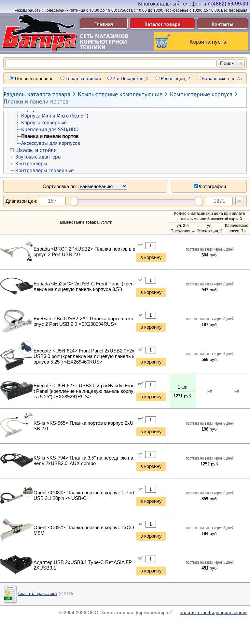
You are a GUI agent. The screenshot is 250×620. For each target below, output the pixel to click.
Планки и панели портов (36, 101)
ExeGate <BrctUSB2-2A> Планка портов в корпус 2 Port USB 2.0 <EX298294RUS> (83, 321)
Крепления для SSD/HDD (49, 129)
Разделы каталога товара (37, 94)
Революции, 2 (175, 78)
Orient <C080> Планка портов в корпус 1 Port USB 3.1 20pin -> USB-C (84, 495)
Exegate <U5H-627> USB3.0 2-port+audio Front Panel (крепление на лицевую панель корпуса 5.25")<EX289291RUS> (84, 391)
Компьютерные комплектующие (120, 94)
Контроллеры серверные (44, 170)
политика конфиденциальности (213, 612)
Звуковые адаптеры (38, 157)
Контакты (222, 24)
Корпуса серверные (44, 123)
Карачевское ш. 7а (222, 78)
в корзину (151, 257)
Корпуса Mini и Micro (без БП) (54, 116)
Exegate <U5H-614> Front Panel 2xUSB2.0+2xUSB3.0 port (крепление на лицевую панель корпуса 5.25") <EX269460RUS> (84, 356)
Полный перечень (34, 78)
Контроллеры (31, 164)
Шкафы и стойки (36, 150)
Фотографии (212, 186)
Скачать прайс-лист (37, 593)
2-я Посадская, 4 (131, 78)
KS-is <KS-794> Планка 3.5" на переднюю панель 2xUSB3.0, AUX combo (83, 460)
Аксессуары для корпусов (50, 143)
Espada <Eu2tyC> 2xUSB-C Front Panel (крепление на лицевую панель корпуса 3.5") (83, 286)
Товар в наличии (83, 78)
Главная (103, 24)
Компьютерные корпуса (201, 94)
